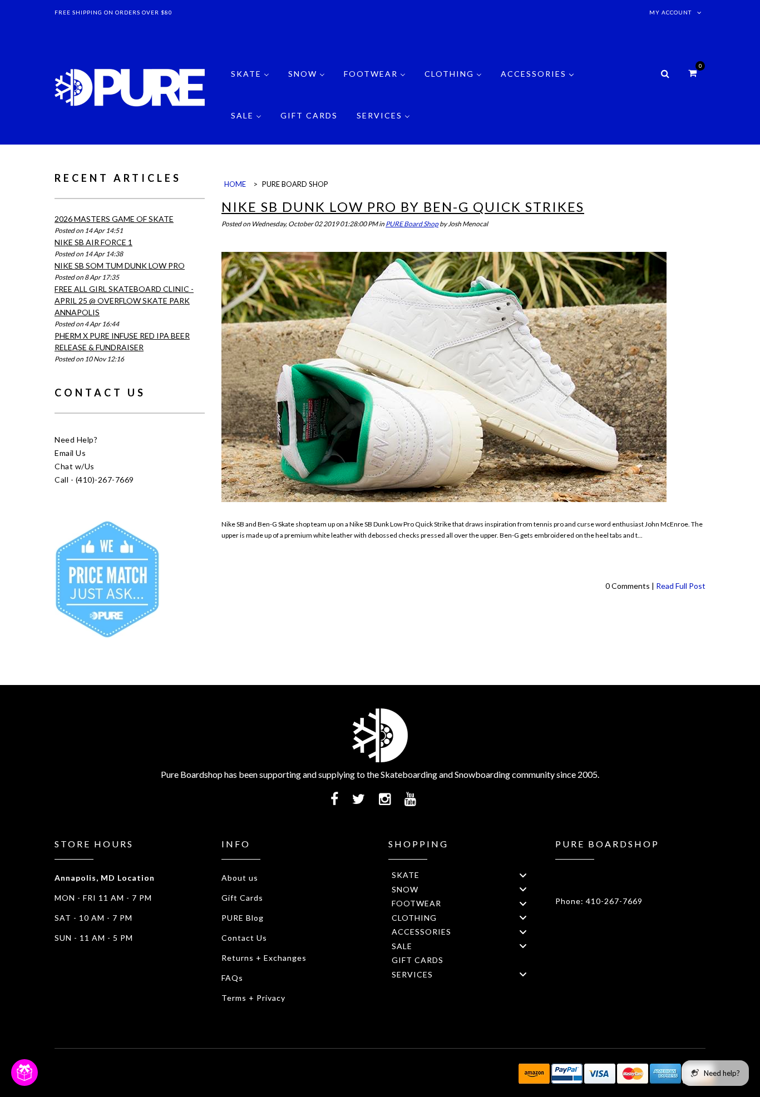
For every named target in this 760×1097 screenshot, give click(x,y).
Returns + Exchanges (264, 957)
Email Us (70, 453)
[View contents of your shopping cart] (692, 72)
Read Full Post (680, 585)
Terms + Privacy (253, 997)
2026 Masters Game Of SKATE (114, 219)
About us (239, 877)
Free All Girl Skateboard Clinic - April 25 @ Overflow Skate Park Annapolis (124, 300)
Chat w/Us (75, 466)
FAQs (232, 977)
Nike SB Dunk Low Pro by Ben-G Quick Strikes (402, 206)
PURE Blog (242, 917)
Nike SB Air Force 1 (93, 242)
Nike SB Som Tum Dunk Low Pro (120, 265)
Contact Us (244, 937)
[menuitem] (250, 82)
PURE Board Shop (412, 224)
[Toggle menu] (523, 875)
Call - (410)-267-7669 (94, 479)
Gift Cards (242, 897)
